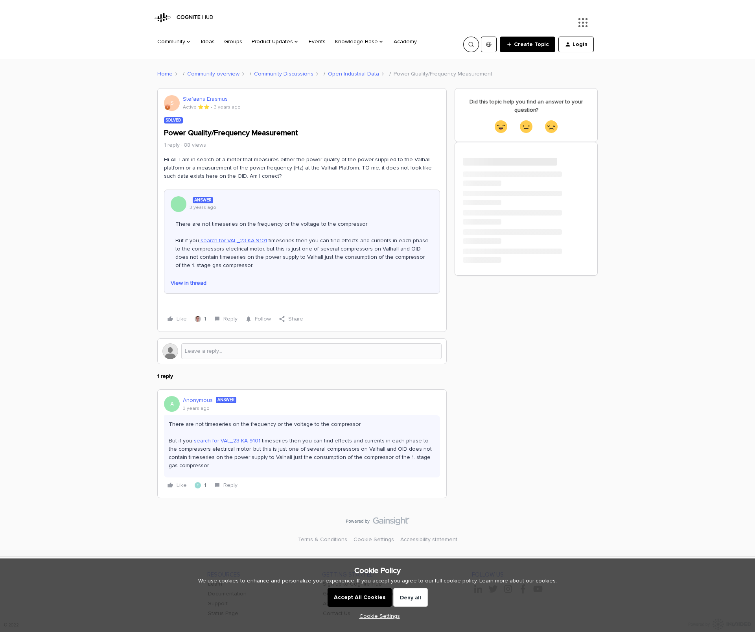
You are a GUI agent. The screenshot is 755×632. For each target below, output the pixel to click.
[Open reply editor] (302, 351)
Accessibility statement (428, 539)
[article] (302, 444)
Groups (233, 41)
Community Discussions (283, 73)
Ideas (208, 41)
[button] (527, 44)
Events (317, 41)
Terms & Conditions (322, 539)
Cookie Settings (374, 539)
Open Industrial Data (353, 73)
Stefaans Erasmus (205, 99)
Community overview (213, 73)
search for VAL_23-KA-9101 (233, 240)
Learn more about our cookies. (518, 580)
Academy (405, 41)
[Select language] (489, 44)
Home (165, 73)
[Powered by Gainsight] (377, 523)
